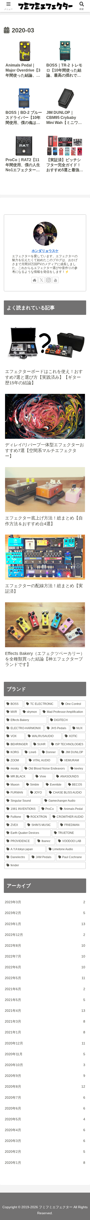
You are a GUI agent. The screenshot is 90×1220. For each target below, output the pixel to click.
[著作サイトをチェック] (34, 280)
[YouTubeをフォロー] (55, 280)
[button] (80, 799)
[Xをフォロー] (41, 280)
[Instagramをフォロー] (48, 280)
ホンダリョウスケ (45, 251)
